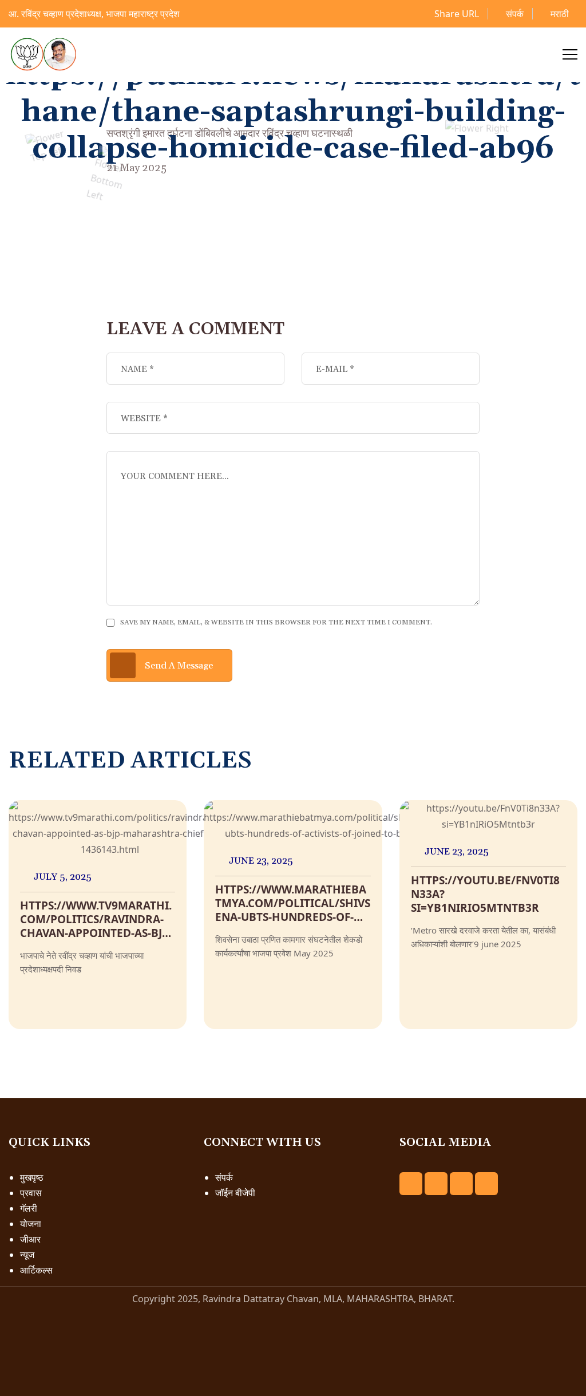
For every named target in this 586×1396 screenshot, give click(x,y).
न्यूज (27, 1254)
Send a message (179, 665)
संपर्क (514, 13)
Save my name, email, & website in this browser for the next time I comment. (276, 622)
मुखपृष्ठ (31, 1177)
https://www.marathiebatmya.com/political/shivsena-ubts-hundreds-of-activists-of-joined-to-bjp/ (292, 917)
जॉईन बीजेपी (235, 1193)
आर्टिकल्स (36, 1270)
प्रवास (31, 1193)
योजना (30, 1223)
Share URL (455, 13)
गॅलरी (28, 1208)
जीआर (30, 1239)
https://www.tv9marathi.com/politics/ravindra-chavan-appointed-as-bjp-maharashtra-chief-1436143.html (96, 933)
